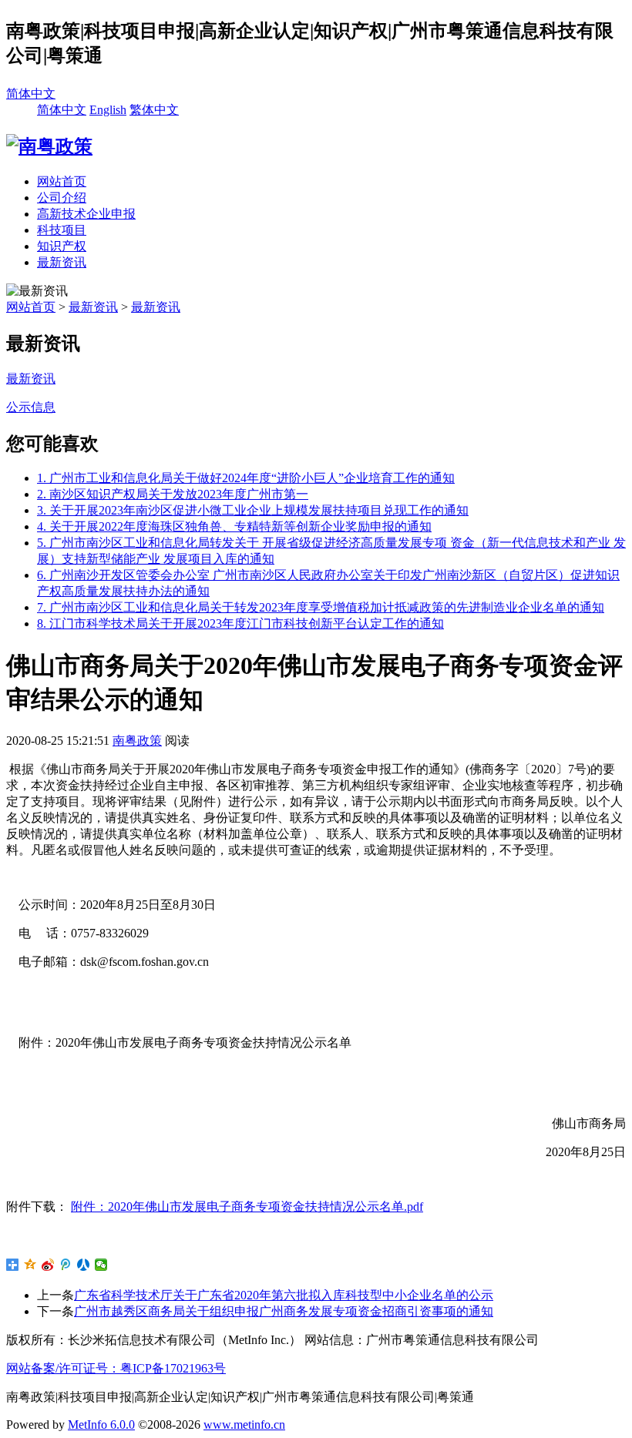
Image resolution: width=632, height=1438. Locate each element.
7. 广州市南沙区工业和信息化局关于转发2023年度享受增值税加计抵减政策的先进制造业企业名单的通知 (320, 607)
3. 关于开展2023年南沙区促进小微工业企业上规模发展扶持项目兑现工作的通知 (253, 510)
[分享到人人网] (83, 1265)
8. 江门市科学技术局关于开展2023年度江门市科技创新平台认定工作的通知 (240, 623)
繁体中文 (154, 109)
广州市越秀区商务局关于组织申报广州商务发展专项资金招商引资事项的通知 (283, 1311)
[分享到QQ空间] (30, 1265)
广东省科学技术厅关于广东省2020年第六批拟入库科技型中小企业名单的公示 (283, 1295)
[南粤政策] (49, 146)
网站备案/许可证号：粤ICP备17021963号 (116, 1368)
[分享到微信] (101, 1265)
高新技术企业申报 (86, 213)
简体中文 (30, 93)
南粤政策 (137, 740)
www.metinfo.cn (244, 1424)
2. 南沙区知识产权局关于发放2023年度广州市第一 (172, 494)
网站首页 (61, 181)
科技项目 (61, 229)
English (107, 109)
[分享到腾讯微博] (65, 1265)
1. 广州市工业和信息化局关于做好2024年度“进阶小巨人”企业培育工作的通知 (246, 477)
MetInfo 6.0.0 (101, 1424)
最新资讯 (61, 262)
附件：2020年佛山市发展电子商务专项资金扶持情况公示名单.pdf (247, 1206)
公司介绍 (61, 197)
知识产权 (61, 246)
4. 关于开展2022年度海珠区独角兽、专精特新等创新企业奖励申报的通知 (234, 526)
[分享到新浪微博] (48, 1265)
